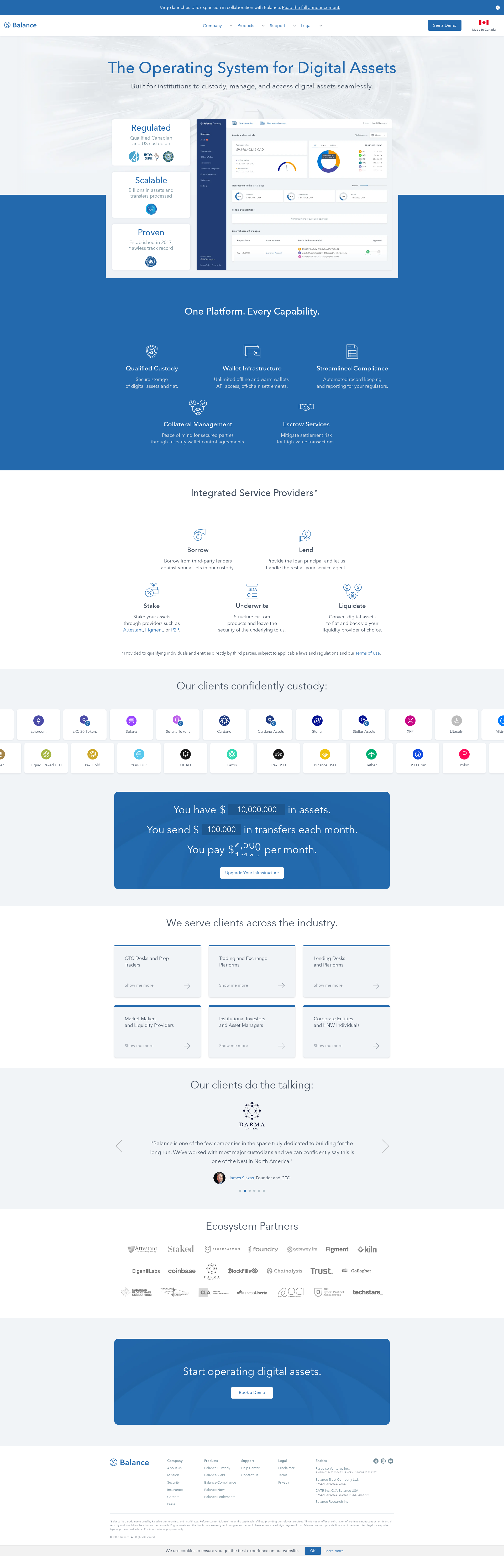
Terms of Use (367, 653)
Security (173, 1482)
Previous (119, 1146)
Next (385, 1146)
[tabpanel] (252, 1143)
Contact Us (249, 1475)
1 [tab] (240, 1191)
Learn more (334, 1551)
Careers (173, 1497)
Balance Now (214, 1490)
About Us (174, 1468)
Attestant (133, 630)
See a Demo (444, 25)
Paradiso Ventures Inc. (333, 1468)
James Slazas (241, 1177)
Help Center (250, 1468)
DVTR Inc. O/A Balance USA (337, 1490)
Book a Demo (252, 1392)
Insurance (175, 1490)
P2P (175, 630)
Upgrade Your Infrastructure (252, 872)
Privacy (283, 1482)
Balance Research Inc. (332, 1501)
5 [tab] (259, 1191)
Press (171, 1504)
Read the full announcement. (311, 7)
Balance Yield (214, 1475)
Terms (282, 1475)
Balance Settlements (219, 1497)
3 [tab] (250, 1191)
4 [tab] (254, 1191)
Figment (154, 630)
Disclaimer (286, 1468)
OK (313, 1551)
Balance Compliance (220, 1482)
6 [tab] (264, 1191)
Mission (173, 1475)
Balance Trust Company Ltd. (337, 1479)
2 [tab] (245, 1191)
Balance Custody (217, 1468)
